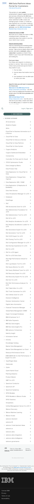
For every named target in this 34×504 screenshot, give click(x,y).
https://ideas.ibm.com (20, 29)
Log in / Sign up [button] (26, 108)
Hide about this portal (15, 8)
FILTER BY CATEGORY (11, 118)
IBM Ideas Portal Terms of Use (22, 467)
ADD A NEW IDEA (17, 114)
